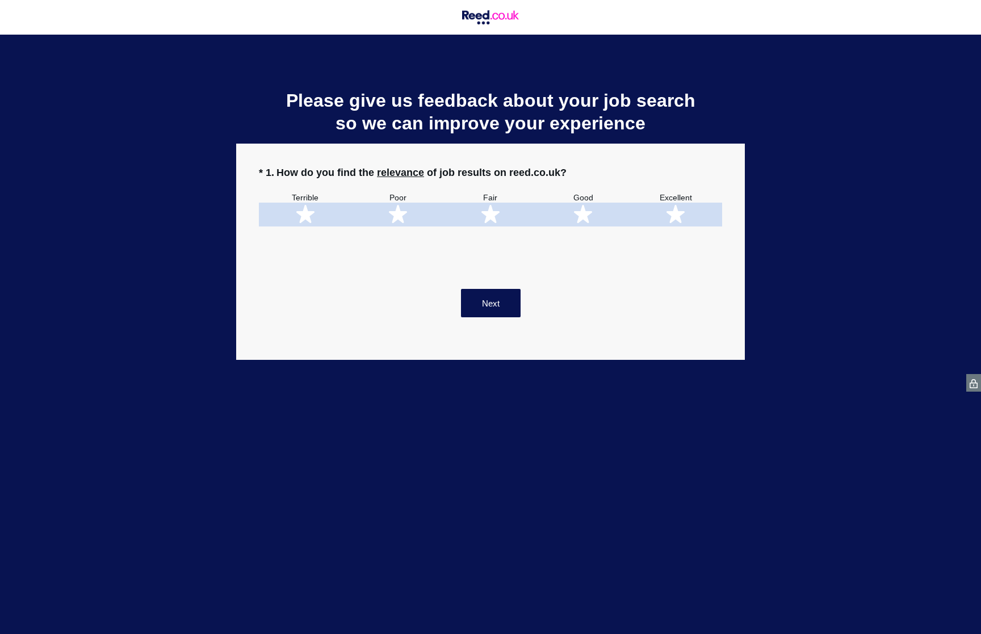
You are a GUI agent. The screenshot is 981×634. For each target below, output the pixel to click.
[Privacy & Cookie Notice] (973, 383)
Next (491, 303)
